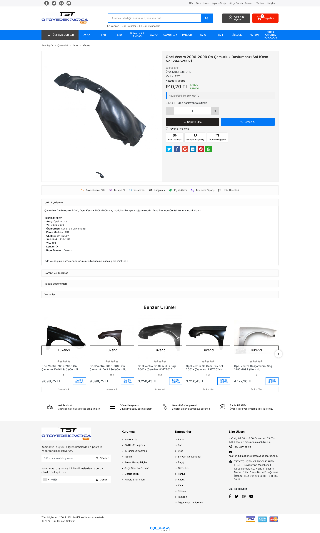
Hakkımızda (130, 439)
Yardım (260, 3)
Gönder (104, 458)
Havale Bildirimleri (134, 479)
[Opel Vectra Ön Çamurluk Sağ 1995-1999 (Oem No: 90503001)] (256, 337)
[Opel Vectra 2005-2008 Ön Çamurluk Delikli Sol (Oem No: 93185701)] (112, 337)
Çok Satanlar (129, 25)
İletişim (271, 3)
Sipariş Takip (219, 3)
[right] (278, 354)
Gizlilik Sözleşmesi (134, 445)
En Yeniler (113, 25)
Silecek (182, 491)
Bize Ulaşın (237, 431)
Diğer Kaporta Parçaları (191, 502)
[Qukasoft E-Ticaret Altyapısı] (160, 529)
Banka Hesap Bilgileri (136, 462)
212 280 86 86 (242, 446)
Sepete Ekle (194, 121)
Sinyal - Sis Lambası (189, 456)
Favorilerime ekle (179, 128)
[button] (265, 18)
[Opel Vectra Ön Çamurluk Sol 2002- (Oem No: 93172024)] (208, 337)
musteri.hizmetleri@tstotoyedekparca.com (253, 455)
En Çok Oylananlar (149, 25)
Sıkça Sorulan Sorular (240, 3)
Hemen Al (249, 121)
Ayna (181, 439)
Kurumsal (128, 431)
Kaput (181, 479)
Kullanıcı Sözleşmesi (135, 450)
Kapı (180, 485)
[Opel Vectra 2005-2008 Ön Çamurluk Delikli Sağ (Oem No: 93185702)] (63, 337)
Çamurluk (183, 468)
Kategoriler (183, 431)
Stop (180, 450)
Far (180, 445)
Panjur (181, 473)
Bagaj (181, 462)
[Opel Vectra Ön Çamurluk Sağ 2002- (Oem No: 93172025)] (160, 337)
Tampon (182, 496)
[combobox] (46, 479)
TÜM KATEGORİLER (62, 34)
